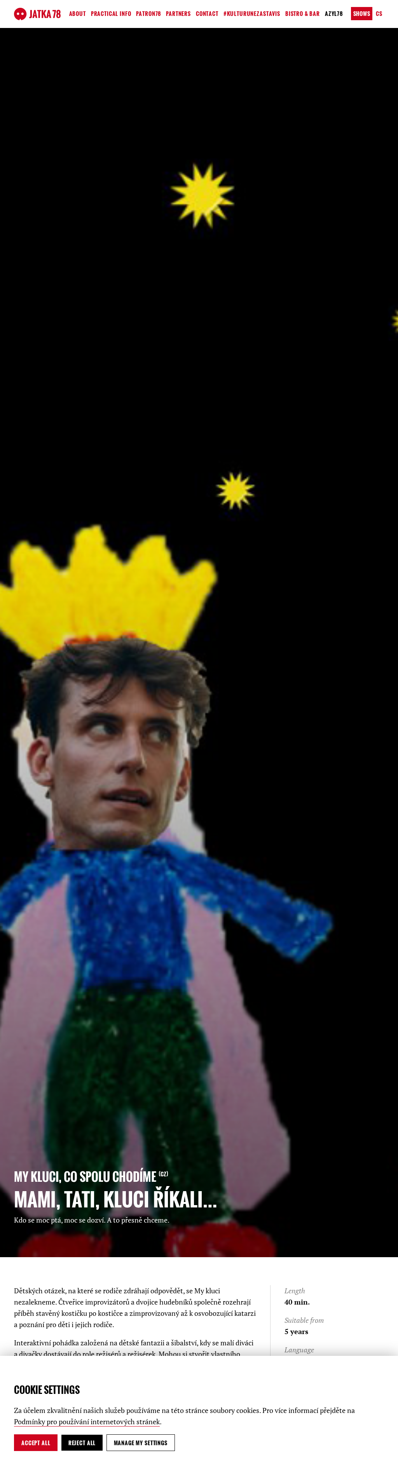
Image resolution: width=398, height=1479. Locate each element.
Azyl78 (334, 13)
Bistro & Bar (302, 13)
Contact (207, 13)
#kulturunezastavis (251, 13)
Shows (361, 13)
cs (379, 13)
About (77, 13)
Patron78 (148, 13)
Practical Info (111, 13)
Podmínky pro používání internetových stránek (87, 1421)
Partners (178, 13)
